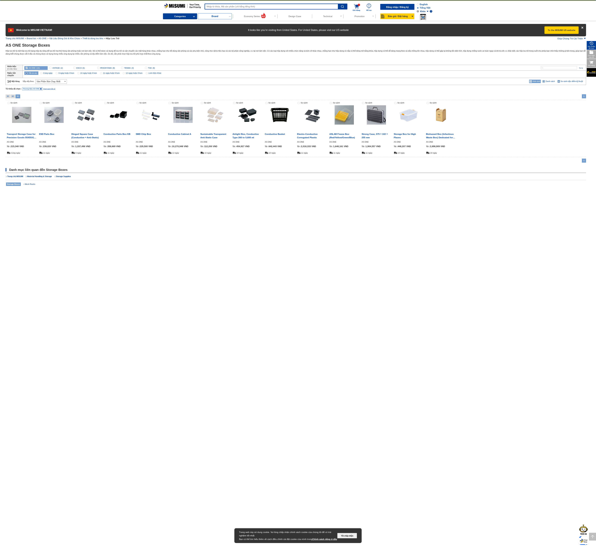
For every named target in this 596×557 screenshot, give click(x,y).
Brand (215, 16)
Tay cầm (301, 197)
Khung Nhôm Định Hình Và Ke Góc (371, 198)
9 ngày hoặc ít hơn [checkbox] (66, 73)
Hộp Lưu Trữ (217, 197)
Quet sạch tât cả (49, 89)
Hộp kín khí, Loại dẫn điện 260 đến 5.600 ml (246, 136)
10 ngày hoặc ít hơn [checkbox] (88, 73)
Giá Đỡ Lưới (28, 228)
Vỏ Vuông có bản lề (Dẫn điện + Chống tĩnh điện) (84, 136)
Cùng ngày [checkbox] (47, 73)
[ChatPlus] (583, 541)
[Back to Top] (592, 537)
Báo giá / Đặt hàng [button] (398, 16)
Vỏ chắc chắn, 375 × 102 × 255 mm (375, 136)
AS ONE (42, 38)
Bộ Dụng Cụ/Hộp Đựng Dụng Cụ (284, 198)
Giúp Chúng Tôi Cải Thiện (570, 38)
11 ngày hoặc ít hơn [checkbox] (111, 73)
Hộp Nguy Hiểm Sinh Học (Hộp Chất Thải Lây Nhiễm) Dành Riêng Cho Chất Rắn (440, 136)
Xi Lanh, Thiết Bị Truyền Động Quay (350, 198)
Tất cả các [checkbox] (33, 73)
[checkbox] (36, 68)
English (424, 4)
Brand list (31, 38)
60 (13, 96)
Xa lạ (581, 68)
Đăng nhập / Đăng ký (397, 7)
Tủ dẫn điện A (175, 134)
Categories (180, 16)
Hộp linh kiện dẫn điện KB (117, 134)
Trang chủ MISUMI (15, 38)
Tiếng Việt (425, 8)
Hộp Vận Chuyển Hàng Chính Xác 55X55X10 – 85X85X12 (19, 136)
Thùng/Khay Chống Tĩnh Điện (263, 198)
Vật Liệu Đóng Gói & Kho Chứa (64, 38)
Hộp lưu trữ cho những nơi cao (408, 136)
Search (342, 6)
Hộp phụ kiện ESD (48, 134)
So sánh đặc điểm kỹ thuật (572, 81)
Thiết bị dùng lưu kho (92, 38)
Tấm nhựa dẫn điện (307, 134)
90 (18, 96)
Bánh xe (323, 197)
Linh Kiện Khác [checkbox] (155, 73)
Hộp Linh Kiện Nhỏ (241, 197)
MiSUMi (167, 5)
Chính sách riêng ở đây (324, 539)
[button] (423, 17)
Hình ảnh (536, 81)
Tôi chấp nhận (347, 536)
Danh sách (550, 81)
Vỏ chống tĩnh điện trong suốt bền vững (213, 136)
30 (8, 96)
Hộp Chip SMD (143, 134)
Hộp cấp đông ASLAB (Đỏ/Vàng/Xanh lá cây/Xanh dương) (343, 136)
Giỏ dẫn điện (271, 134)
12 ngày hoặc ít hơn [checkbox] (134, 73)
